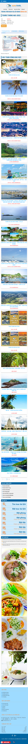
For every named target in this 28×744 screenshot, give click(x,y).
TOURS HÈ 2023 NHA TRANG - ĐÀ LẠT (14, 221)
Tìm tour (3, 706)
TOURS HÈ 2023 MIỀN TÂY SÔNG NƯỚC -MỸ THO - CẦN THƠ (14, 180)
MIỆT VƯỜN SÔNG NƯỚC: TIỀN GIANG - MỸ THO (14, 368)
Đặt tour (3, 707)
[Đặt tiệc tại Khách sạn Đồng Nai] (14, 523)
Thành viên (10, 9)
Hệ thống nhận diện (5, 695)
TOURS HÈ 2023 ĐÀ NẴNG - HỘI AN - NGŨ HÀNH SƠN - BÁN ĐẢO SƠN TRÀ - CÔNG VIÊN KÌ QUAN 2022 (14, 201)
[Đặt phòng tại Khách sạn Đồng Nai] (14, 513)
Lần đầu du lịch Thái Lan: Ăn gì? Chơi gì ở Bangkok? (12, 539)
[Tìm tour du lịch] (14, 504)
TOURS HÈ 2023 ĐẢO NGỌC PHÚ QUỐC (14, 96)
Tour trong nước (5, 703)
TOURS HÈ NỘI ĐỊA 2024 (14, 75)
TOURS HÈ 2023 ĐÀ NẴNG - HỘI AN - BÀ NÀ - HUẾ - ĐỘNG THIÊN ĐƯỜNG (14, 117)
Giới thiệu (5, 9)
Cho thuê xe (4, 710)
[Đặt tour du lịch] (14, 508)
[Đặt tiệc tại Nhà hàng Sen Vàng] (14, 532)
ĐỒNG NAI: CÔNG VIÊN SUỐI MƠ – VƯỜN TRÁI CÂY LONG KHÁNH (14, 243)
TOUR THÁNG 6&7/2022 (14, 326)
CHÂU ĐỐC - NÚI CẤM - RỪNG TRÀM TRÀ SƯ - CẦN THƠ (14, 431)
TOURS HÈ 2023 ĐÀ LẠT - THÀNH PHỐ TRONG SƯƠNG (14, 138)
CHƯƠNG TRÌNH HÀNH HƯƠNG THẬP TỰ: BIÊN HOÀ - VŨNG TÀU (14, 390)
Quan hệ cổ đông (17, 9)
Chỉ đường (4, 696)
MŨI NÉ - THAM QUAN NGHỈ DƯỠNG (14, 410)
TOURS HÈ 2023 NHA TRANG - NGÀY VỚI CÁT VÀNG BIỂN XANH (14, 264)
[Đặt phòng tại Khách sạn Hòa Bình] (14, 518)
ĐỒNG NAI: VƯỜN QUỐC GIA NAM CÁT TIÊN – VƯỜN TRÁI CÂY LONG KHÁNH (14, 306)
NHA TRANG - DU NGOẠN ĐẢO (14, 473)
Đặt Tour (4, 25)
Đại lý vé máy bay (5, 709)
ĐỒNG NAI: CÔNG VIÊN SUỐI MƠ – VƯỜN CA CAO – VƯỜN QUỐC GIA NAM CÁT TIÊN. (14, 159)
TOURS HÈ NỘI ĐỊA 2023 (14, 347)
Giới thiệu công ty (5, 692)
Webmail (23, 9)
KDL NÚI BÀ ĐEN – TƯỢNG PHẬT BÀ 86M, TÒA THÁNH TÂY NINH (14, 452)
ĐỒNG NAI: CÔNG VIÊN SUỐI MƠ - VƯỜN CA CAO (14, 284)
